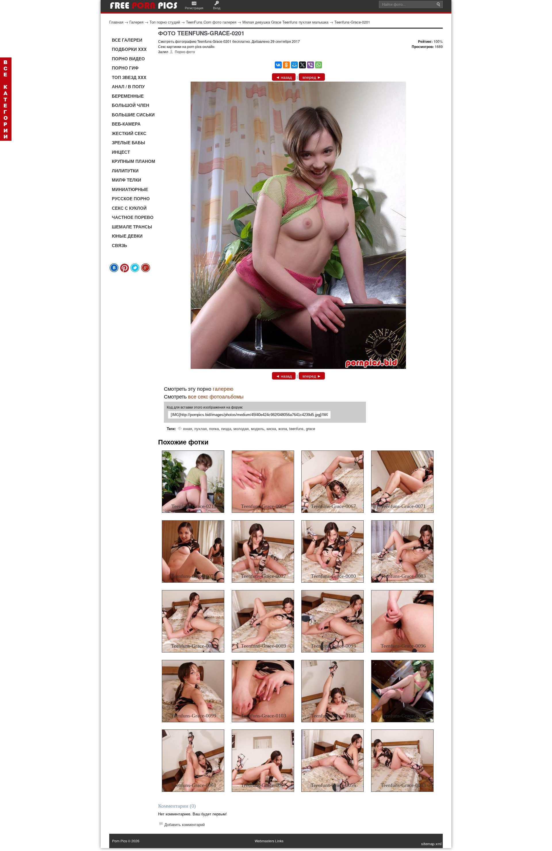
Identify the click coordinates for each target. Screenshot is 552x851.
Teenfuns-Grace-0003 (403, 785)
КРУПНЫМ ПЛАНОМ (133, 161)
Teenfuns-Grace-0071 (403, 506)
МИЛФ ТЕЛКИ (126, 180)
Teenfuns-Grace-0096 (403, 646)
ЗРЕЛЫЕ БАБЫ (128, 142)
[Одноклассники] (286, 64)
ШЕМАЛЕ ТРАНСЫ (132, 227)
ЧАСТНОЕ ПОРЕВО (133, 217)
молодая (241, 428)
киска (271, 428)
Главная (116, 22)
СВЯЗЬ (119, 245)
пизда (226, 428)
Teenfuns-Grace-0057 (263, 785)
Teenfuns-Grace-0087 (193, 646)
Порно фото (185, 51)
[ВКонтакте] (278, 64)
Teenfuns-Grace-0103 (263, 716)
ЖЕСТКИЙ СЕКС (129, 133)
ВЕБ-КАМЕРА (126, 124)
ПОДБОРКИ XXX (129, 49)
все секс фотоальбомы (216, 396)
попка (214, 428)
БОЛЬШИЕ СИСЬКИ (133, 114)
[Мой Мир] (294, 64)
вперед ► (311, 77)
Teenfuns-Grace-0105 (333, 716)
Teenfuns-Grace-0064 (263, 506)
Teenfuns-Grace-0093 (333, 646)
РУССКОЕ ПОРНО (131, 198)
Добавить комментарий (184, 824)
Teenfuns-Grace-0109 (403, 716)
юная (187, 428)
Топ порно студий (165, 22)
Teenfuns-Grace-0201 (352, 22)
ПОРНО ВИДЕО (128, 58)
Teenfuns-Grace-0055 (333, 785)
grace (310, 428)
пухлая (200, 428)
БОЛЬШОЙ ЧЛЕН (130, 105)
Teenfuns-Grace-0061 (193, 785)
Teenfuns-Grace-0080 (333, 576)
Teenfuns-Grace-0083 (403, 576)
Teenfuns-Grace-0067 (333, 506)
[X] (302, 64)
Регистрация (194, 7)
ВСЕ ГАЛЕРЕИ (127, 40)
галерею (223, 388)
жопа (282, 428)
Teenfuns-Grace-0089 (263, 646)
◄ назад (284, 77)
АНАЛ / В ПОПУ (128, 86)
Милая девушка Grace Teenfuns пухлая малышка (285, 22)
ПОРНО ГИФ (125, 68)
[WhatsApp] (318, 64)
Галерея (136, 22)
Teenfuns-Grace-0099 (193, 716)
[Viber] (310, 64)
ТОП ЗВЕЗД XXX (129, 77)
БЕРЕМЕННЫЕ (128, 96)
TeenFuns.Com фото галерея (211, 22)
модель (257, 428)
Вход (216, 7)
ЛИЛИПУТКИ (125, 170)
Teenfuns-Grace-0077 (263, 576)
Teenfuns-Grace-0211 (193, 506)
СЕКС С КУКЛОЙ (129, 208)
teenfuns (296, 428)
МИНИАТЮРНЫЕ (130, 189)
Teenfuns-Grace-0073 (193, 576)
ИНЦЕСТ (121, 152)
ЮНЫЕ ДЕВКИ (127, 236)
